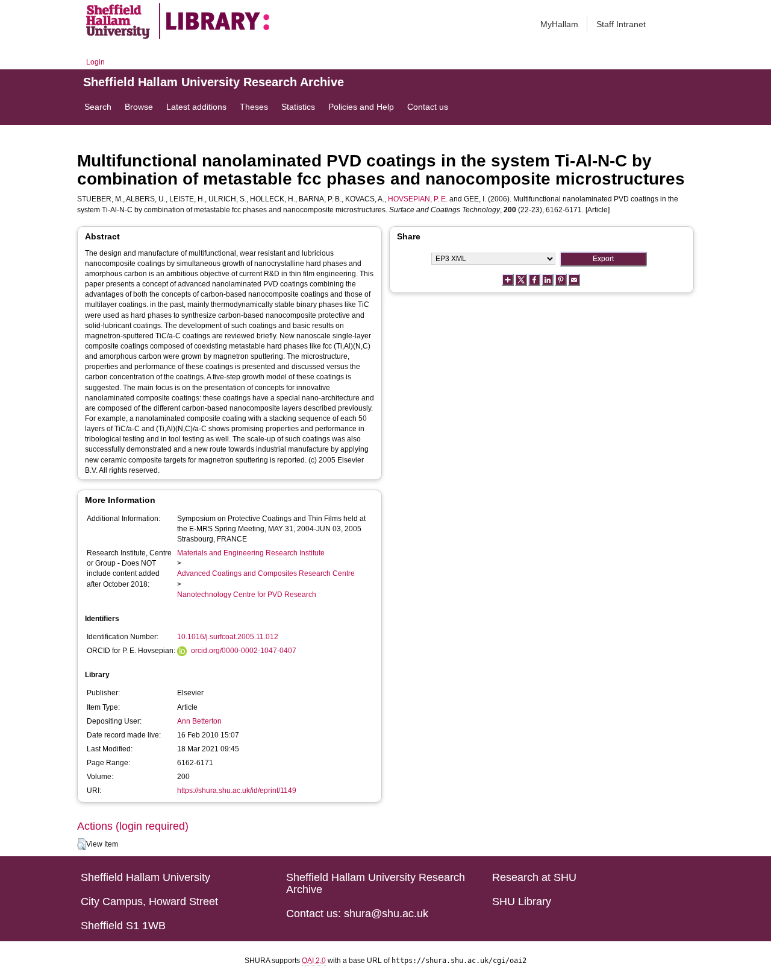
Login (95, 62)
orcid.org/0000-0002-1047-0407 (243, 650)
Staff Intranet (621, 24)
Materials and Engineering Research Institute (251, 553)
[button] (81, 844)
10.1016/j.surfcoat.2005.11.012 (227, 637)
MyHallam (559, 24)
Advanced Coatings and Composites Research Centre (266, 573)
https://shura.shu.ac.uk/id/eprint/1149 (236, 790)
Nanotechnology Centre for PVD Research (246, 594)
